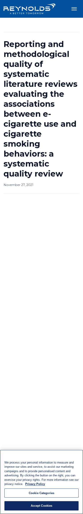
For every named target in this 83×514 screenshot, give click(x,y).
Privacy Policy (35, 484)
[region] (41, 482)
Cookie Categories (41, 493)
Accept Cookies (41, 505)
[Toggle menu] (74, 9)
